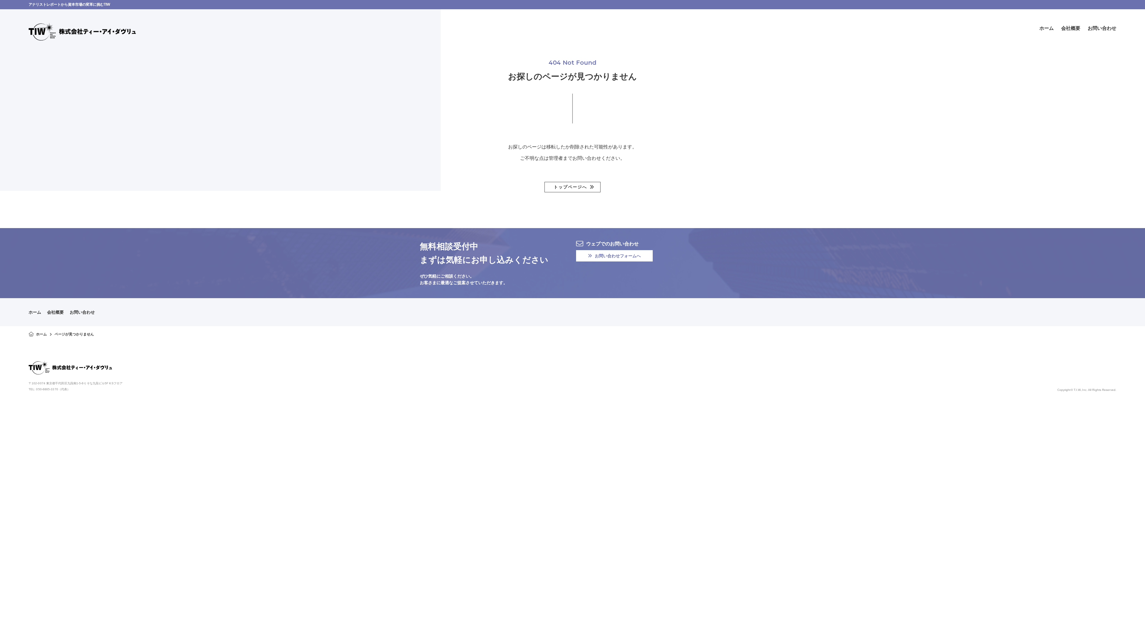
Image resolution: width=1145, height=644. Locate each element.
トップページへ (570, 187)
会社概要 (55, 312)
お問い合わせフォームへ (618, 255)
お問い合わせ (82, 312)
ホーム (35, 312)
